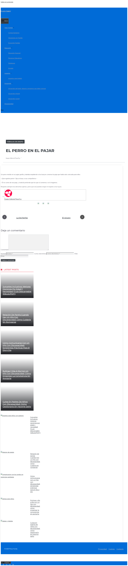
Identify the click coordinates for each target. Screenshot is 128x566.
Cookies (112, 549)
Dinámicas (11, 63)
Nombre (3, 254)
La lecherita (22, 218)
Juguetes (7, 73)
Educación (7, 48)
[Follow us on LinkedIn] (13, 564)
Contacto (120, 549)
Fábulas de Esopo (15, 142)
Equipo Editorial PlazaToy (13, 199)
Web (76, 254)
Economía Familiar (14, 43)
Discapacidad (8, 104)
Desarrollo (7, 83)
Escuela (10, 68)
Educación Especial (14, 53)
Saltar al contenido (7, 2)
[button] (2, 110)
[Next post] (82, 217)
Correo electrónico (40, 254)
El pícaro (66, 218)
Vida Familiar (8, 28)
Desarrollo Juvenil (13, 99)
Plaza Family (6, 11)
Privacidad (102, 549)
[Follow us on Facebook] (3, 564)
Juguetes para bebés (15, 78)
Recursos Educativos (15, 58)
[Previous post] (4, 217)
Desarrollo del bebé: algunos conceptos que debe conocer (27, 88)
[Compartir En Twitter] (43, 204)
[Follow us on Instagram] (10, 564)
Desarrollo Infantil (14, 94)
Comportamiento (13, 33)
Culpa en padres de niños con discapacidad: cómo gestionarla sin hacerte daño (17, 404)
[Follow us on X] (6, 564)
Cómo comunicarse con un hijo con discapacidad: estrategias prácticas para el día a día (35, 484)
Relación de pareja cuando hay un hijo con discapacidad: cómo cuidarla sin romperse (35, 460)
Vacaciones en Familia (15, 38)
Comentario (5, 250)
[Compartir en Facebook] (38, 204)
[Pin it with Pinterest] (48, 204)
